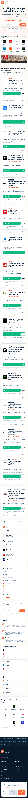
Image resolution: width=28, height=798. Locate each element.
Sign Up (22, 610)
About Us (17, 764)
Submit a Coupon (19, 766)
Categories (3, 766)
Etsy (4, 28)
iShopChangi (15, 28)
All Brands (3, 764)
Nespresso (22, 28)
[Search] (22, 2)
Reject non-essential (12, 792)
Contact (17, 769)
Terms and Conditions (6, 778)
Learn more (9, 787)
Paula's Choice (11, 30)
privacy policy (17, 613)
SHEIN (9, 28)
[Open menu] (25, 2)
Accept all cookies (22, 792)
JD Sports (18, 30)
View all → (24, 37)
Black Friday (4, 769)
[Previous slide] (3, 59)
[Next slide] (24, 59)
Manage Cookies (5, 792)
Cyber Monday (4, 772)
